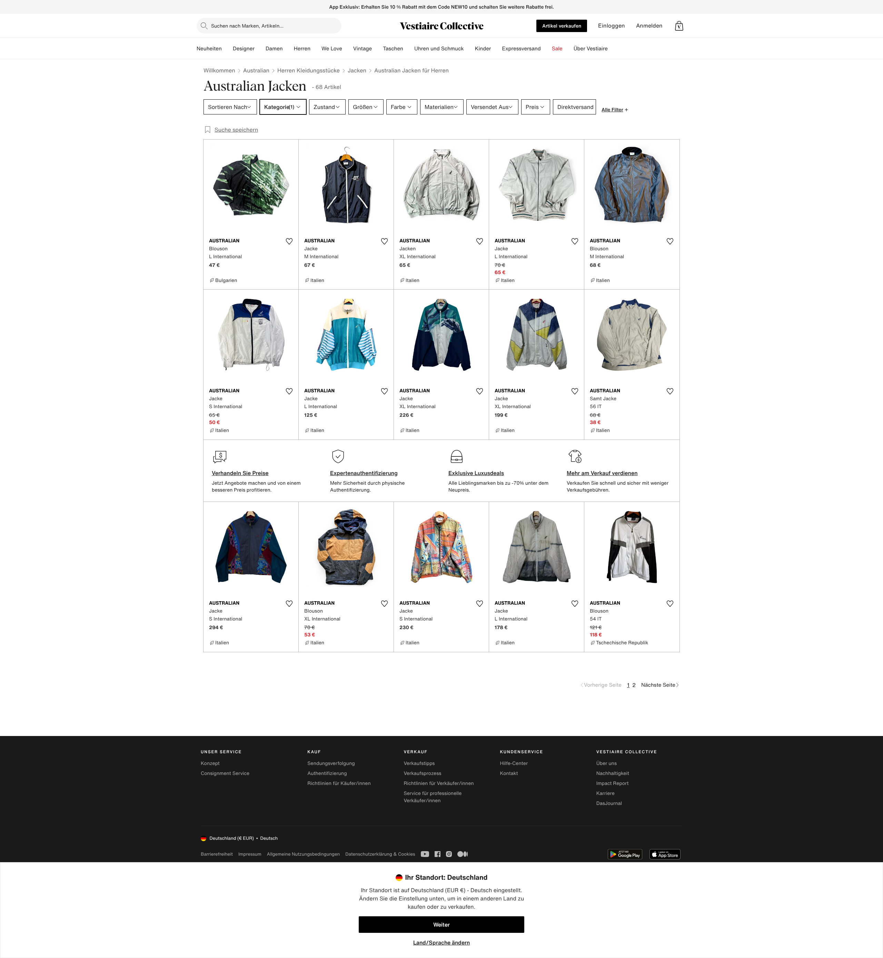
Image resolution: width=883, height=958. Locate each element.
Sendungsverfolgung (331, 763)
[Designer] (260, 48)
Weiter (441, 924)
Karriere (605, 793)
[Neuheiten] (227, 48)
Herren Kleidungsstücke (308, 70)
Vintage (362, 48)
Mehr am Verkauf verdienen (602, 473)
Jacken (357, 70)
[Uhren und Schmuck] (469, 48)
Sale (557, 48)
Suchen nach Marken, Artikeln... (247, 25)
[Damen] (288, 48)
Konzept (210, 763)
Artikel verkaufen (561, 25)
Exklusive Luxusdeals (476, 473)
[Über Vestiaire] (613, 48)
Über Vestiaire (591, 48)
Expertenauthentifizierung (364, 473)
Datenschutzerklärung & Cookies (380, 854)
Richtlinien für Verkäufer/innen (439, 783)
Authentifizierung (327, 773)
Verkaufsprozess (422, 773)
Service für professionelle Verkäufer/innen (433, 797)
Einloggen (611, 25)
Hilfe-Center (514, 763)
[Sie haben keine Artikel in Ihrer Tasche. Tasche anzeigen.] (679, 26)
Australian (256, 70)
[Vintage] (377, 48)
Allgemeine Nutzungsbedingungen (303, 854)
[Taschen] (408, 48)
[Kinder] (496, 48)
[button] (679, 26)
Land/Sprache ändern (441, 942)
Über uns (606, 763)
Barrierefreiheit (217, 854)
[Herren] (316, 48)
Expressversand (521, 48)
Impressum (249, 854)
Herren (302, 48)
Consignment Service (225, 773)
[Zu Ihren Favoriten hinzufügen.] (289, 241)
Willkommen (219, 70)
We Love (331, 48)
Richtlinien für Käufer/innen (339, 783)
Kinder (483, 48)
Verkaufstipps (419, 763)
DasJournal (609, 803)
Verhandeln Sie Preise (240, 473)
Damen (274, 48)
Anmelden (649, 25)
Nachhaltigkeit (612, 773)
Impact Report (612, 783)
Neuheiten (209, 48)
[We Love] (347, 48)
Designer (244, 48)
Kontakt (509, 773)
